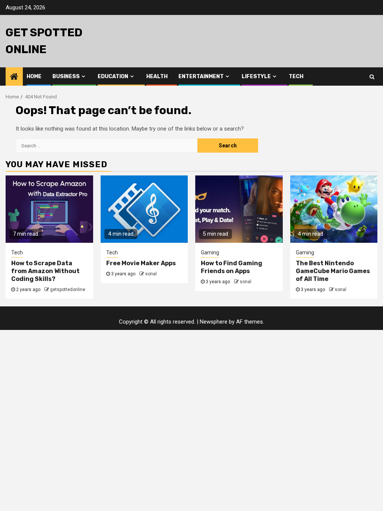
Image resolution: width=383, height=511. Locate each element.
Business (66, 76)
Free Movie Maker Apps (141, 263)
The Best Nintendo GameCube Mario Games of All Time (333, 271)
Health (157, 76)
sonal (151, 273)
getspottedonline (67, 289)
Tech (296, 76)
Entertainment (201, 76)
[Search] (372, 77)
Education (113, 76)
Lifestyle (256, 76)
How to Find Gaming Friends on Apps (231, 267)
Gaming (210, 253)
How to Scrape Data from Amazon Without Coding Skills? (45, 271)
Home (34, 76)
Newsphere (213, 321)
